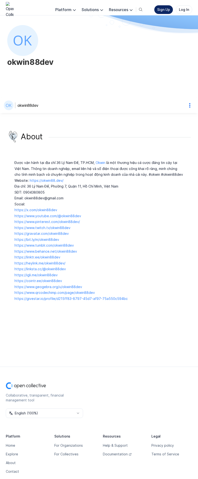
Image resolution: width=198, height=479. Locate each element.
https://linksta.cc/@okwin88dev (40, 269)
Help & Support (115, 445)
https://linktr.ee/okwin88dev (37, 257)
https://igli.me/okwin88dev (36, 275)
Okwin (100, 163)
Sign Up (163, 9)
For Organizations (68, 445)
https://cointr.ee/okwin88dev (38, 281)
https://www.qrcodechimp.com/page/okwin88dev (54, 292)
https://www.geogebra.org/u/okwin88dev (48, 287)
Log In (184, 9)
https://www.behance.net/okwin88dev (45, 251)
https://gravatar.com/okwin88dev (41, 233)
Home (10, 445)
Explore (12, 454)
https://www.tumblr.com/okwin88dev (44, 245)
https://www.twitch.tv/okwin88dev (42, 228)
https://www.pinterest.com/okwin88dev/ (47, 222)
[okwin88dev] (9, 105)
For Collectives (66, 454)
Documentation (115, 454)
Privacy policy (162, 445)
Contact (12, 471)
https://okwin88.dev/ (47, 180)
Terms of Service (165, 454)
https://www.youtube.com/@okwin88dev (47, 216)
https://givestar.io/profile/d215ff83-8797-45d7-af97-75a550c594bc (71, 299)
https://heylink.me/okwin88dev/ (39, 263)
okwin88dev (27, 105)
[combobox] (44, 413)
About (11, 463)
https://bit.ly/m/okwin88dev (36, 239)
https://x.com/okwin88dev (35, 210)
